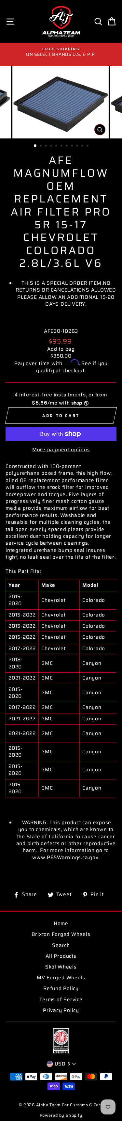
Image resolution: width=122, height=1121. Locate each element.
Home (61, 923)
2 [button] (41, 146)
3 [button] (46, 146)
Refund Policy (61, 988)
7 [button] (67, 146)
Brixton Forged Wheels (61, 934)
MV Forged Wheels (61, 978)
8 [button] (72, 146)
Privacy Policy (61, 1010)
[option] (61, 52)
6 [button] (62, 146)
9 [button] (77, 146)
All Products (61, 956)
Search (61, 945)
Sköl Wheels (60, 967)
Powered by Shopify (61, 1115)
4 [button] (51, 146)
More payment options (61, 449)
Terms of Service (60, 999)
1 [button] (35, 146)
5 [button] (57, 146)
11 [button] (88, 146)
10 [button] (83, 146)
